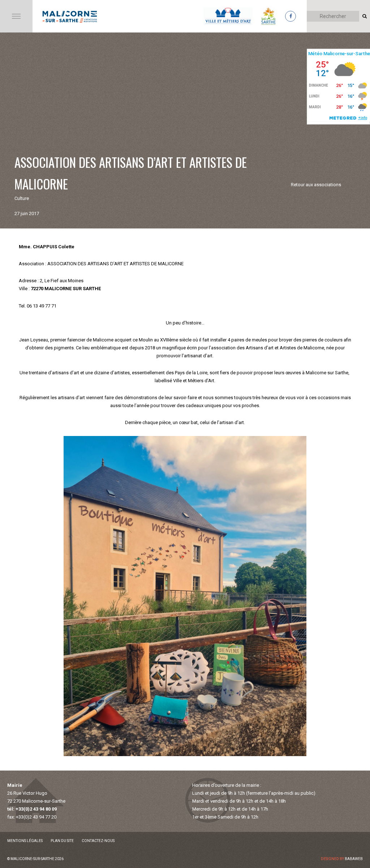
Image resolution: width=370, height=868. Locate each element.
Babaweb (354, 859)
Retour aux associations (316, 184)
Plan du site (62, 841)
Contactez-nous (98, 841)
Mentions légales (25, 841)
